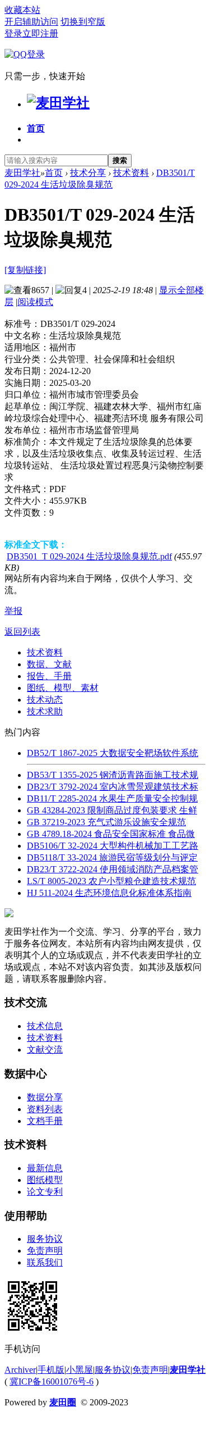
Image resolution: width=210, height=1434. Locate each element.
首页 (36, 128)
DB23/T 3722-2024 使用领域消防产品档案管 (112, 869)
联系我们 (45, 1262)
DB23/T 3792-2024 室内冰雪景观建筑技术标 (112, 786)
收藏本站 (22, 10)
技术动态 (45, 699)
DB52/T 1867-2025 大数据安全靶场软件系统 (112, 753)
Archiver (20, 1369)
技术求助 (45, 711)
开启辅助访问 (31, 21)
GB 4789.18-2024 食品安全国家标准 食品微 (111, 834)
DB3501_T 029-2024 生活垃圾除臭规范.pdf (89, 556)
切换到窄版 (82, 21)
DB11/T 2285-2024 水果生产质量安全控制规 (112, 798)
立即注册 (40, 33)
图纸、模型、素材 (63, 688)
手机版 (51, 1369)
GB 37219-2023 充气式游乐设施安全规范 (106, 822)
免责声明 (45, 1250)
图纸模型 (45, 1180)
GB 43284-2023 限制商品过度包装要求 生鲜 (112, 810)
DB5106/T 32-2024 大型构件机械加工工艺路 (112, 845)
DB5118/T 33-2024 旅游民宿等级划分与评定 (112, 857)
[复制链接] (25, 270)
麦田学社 (22, 172)
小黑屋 (79, 1369)
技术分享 (88, 172)
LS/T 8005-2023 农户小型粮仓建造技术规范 (111, 881)
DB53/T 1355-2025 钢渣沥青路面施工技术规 (112, 775)
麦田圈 (62, 1402)
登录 (13, 33)
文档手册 (45, 1121)
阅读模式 (35, 302)
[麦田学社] (58, 102)
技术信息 (45, 1026)
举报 (13, 611)
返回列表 (22, 631)
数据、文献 (49, 664)
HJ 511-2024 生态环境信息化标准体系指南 (109, 893)
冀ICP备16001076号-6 (52, 1381)
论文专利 (45, 1191)
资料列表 (45, 1109)
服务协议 (45, 1239)
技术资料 (131, 172)
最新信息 (45, 1168)
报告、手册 (49, 676)
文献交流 (45, 1049)
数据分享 (45, 1097)
